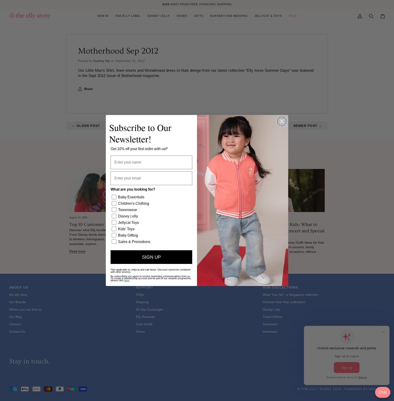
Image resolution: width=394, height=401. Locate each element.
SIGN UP (151, 257)
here (126, 280)
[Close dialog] (281, 121)
